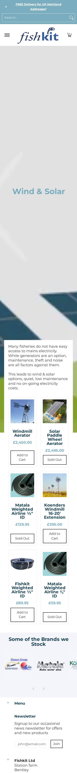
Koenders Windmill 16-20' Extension (55, 511)
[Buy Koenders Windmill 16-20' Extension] (55, 485)
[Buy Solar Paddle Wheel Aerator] (55, 411)
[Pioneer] (18, 666)
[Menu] (7, 35)
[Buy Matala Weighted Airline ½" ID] (22, 485)
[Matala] (51, 666)
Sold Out (54, 460)
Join (56, 744)
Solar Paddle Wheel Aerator (55, 437)
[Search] (71, 18)
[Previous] (33, 688)
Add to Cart (22, 457)
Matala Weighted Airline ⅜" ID (55, 589)
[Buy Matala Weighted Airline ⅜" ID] (55, 564)
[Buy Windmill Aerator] (22, 411)
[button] (69, 35)
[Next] (43, 688)
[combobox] (35, 18)
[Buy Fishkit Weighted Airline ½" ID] (22, 564)
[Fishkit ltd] (37, 35)
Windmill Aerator (22, 433)
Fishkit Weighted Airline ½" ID (22, 589)
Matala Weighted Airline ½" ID (22, 511)
